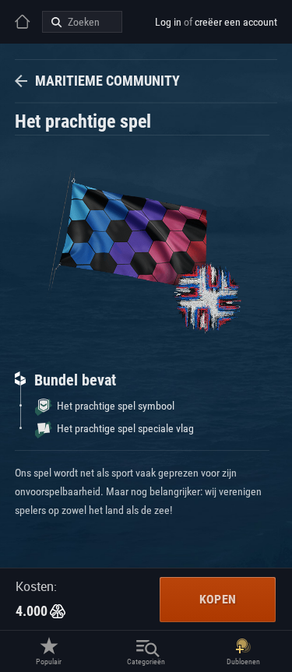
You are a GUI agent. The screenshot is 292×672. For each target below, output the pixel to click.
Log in (168, 22)
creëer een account (236, 22)
